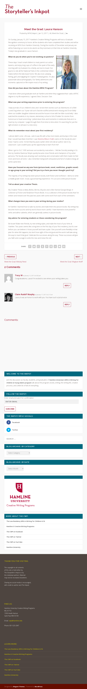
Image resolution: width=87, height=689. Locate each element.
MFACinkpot (32, 33)
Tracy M (18, 275)
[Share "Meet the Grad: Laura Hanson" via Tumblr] (42, 246)
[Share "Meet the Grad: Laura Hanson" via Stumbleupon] (55, 246)
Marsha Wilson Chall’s (46, 139)
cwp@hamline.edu (15, 621)
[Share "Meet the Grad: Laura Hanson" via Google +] (38, 246)
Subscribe (10, 409)
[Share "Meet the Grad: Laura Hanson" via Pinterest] (47, 246)
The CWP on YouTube (14, 542)
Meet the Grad (57, 33)
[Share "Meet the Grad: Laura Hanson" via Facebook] (30, 246)
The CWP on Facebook (14, 532)
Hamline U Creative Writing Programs (20, 526)
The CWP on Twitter (13, 537)
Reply (67, 285)
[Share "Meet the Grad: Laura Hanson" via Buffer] (51, 246)
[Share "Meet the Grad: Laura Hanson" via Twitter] (34, 246)
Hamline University (13, 547)
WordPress (38, 687)
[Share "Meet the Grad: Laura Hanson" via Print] (64, 246)
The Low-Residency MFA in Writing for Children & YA (25, 521)
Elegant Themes (19, 687)
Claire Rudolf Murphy (25, 294)
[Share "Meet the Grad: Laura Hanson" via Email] (59, 246)
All (50, 33)
